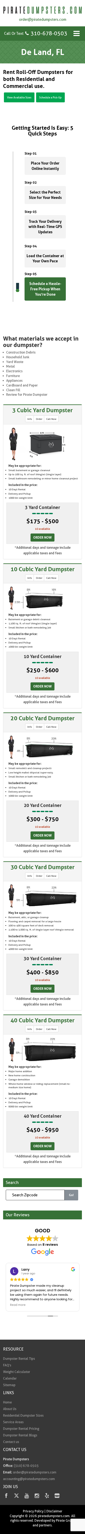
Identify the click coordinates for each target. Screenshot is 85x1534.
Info (29, 418)
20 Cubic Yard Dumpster (43, 718)
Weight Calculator (16, 1372)
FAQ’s (7, 1365)
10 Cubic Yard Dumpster (43, 569)
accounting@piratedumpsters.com (29, 1479)
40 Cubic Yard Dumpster (43, 1020)
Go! (71, 1195)
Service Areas (13, 1422)
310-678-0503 (49, 33)
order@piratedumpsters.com (42, 19)
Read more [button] (18, 1305)
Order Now (42, 537)
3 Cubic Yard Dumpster (42, 410)
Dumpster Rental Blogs (20, 1435)
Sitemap (9, 1385)
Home (7, 1402)
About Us (9, 1409)
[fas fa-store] (57, 1496)
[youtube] (27, 1496)
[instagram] (37, 1496)
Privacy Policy (33, 1511)
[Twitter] (16, 1496)
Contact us (11, 1442)
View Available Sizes (19, 97)
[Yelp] (47, 1496)
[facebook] (6, 1496)
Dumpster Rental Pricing (21, 1429)
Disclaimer (54, 1511)
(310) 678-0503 (26, 1466)
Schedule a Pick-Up (50, 97)
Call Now (51, 418)
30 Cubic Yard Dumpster (43, 867)
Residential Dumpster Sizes (23, 1415)
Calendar (10, 1378)
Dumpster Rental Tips (19, 1359)
